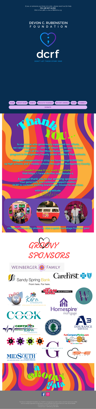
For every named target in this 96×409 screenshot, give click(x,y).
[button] (22, 103)
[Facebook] (43, 394)
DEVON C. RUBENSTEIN (48, 23)
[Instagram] (48, 394)
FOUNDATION (48, 26)
